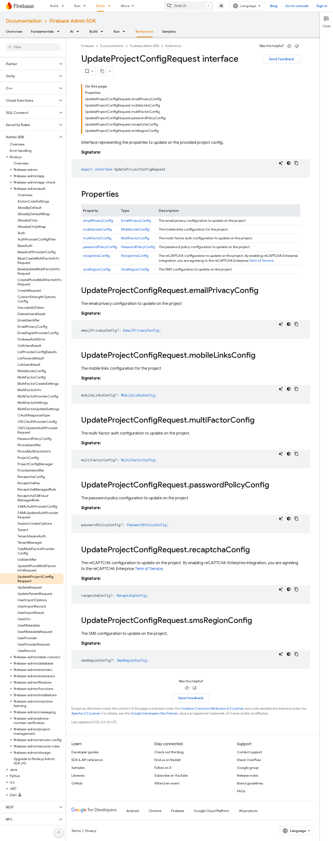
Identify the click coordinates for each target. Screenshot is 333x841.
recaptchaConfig (96, 255)
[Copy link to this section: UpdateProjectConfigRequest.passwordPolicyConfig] (274, 485)
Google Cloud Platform (211, 811)
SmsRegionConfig (135, 269)
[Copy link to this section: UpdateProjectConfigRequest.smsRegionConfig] (257, 621)
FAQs (241, 791)
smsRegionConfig (96, 269)
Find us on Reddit (167, 760)
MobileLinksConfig (135, 229)
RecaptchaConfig (134, 255)
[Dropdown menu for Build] (64, 6)
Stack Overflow (249, 760)
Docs (100, 6)
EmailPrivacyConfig (136, 220)
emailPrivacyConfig (98, 220)
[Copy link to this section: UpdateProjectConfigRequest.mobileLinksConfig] (260, 356)
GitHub (76, 783)
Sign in (321, 6)
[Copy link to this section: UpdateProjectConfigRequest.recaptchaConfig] (255, 550)
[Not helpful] (296, 46)
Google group (248, 767)
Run (77, 6)
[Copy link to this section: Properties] (123, 195)
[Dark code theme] (289, 163)
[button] (29, 64)
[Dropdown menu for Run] (86, 6)
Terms (76, 831)
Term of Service (261, 260)
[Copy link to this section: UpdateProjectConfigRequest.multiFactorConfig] (259, 421)
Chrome (155, 811)
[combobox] (188, 5)
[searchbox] (33, 47)
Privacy (90, 831)
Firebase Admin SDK (72, 21)
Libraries (77, 775)
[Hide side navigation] (59, 832)
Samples (169, 31)
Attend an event (166, 783)
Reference (144, 31)
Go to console (297, 6)
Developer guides (84, 752)
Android (132, 811)
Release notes (247, 775)
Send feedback (281, 59)
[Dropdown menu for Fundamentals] (60, 31)
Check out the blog (169, 752)
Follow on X (163, 767)
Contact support (249, 752)
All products (248, 811)
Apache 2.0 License (85, 713)
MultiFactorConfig (135, 238)
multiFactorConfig (97, 238)
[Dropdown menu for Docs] (111, 6)
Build (54, 6)
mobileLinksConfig (97, 229)
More (125, 6)
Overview (14, 31)
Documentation (24, 21)
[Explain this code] (281, 163)
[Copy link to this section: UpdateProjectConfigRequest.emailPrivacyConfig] (263, 291)
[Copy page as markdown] (102, 71)
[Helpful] (289, 46)
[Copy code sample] (296, 163)
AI (71, 31)
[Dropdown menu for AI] (79, 31)
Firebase (87, 46)
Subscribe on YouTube (171, 775)
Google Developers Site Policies (154, 713)
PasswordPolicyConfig (138, 247)
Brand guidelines (250, 783)
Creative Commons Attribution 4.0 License (212, 708)
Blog (273, 6)
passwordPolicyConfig (100, 247)
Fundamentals (42, 31)
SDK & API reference (87, 760)
